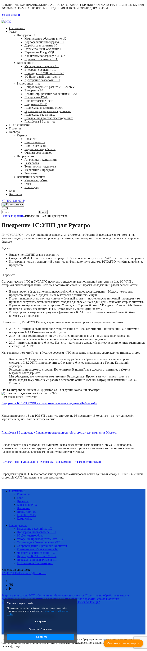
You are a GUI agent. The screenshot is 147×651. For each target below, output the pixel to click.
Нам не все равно (35, 145)
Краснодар (31, 187)
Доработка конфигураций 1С (36, 552)
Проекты (15, 128)
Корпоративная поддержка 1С (44, 42)
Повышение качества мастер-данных (48, 118)
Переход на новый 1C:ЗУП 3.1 (37, 559)
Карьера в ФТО (27, 504)
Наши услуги (18, 525)
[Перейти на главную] (6, 21)
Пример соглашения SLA (41, 59)
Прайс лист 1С (26, 511)
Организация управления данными (47, 111)
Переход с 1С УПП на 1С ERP (44, 73)
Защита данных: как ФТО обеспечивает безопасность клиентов (43, 595)
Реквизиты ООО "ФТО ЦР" (81, 602)
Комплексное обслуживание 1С (45, 38)
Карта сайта (24, 518)
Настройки (41, 621)
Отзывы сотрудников (38, 152)
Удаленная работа (35, 180)
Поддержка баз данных (39, 114)
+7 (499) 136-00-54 (13, 200)
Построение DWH (36, 97)
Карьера (14, 132)
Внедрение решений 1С (40, 69)
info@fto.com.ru (36, 573)
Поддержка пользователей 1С (36, 532)
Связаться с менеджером (123, 643)
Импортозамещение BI (39, 100)
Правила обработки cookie (88, 598)
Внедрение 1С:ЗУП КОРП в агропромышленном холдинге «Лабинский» (49, 403)
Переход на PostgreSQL (39, 52)
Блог (12, 190)
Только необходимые (40, 629)
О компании (17, 28)
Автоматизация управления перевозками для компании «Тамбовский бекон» (52, 461)
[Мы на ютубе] (10, 588)
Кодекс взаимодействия (40, 149)
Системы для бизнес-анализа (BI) (38, 542)
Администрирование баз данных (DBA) (50, 93)
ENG (5, 208)
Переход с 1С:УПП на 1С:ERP (36, 556)
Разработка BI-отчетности (41, 121)
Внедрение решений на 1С (34, 528)
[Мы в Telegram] (11, 580)
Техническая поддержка (40, 166)
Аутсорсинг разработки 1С (42, 80)
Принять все (40, 637)
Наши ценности (34, 142)
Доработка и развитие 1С (41, 45)
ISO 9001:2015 (26, 515)
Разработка (31, 163)
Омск (28, 183)
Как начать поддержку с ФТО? (44, 55)
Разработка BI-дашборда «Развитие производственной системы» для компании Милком (59, 432)
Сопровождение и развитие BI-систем (49, 87)
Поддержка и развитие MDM (43, 107)
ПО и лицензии (19, 125)
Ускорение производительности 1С (40, 539)
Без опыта (31, 173)
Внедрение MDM (35, 104)
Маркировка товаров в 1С (41, 66)
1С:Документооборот (31, 535)
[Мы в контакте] (11, 585)
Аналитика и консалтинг (40, 159)
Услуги (13, 31)
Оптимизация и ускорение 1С (44, 49)
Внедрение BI (33, 90)
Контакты (15, 194)
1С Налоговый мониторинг (42, 76)
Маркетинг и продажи (39, 170)
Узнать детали (11, 14)
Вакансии (30, 138)
